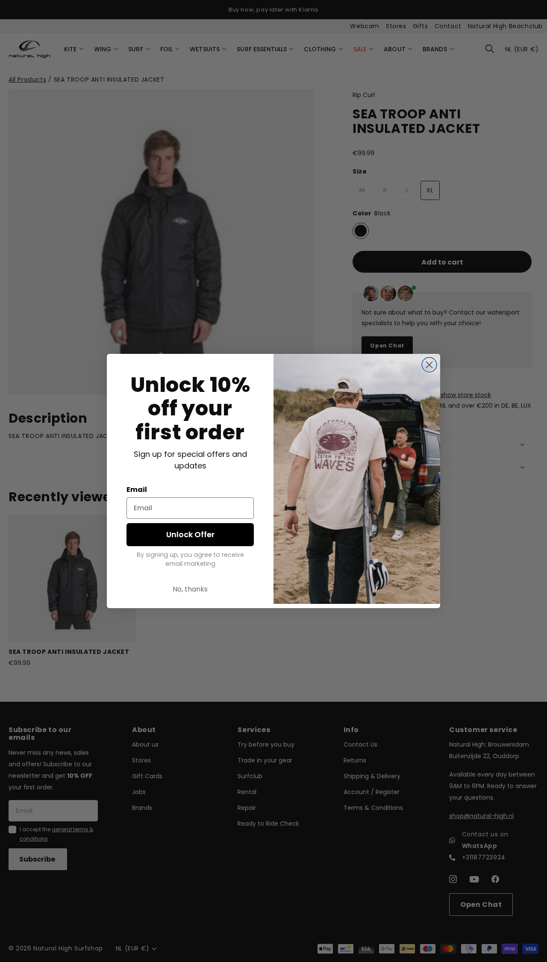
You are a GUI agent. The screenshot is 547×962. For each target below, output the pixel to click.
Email (136, 489)
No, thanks (190, 589)
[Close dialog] (429, 364)
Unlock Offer (190, 534)
